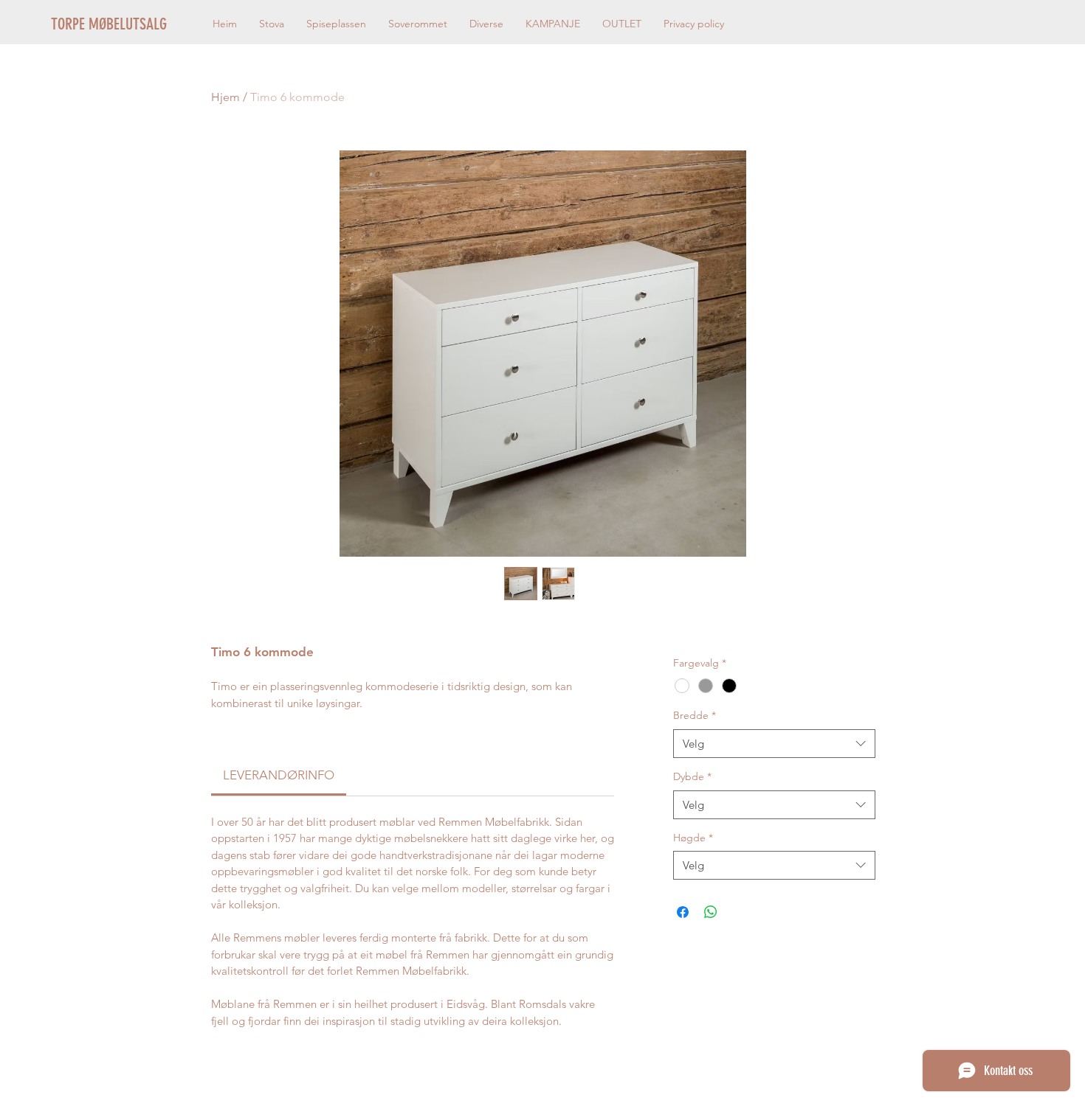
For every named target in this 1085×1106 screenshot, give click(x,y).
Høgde (693, 837)
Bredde (694, 715)
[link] (278, 775)
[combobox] (774, 743)
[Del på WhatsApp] (711, 912)
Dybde (692, 776)
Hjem (225, 97)
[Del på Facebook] (683, 912)
